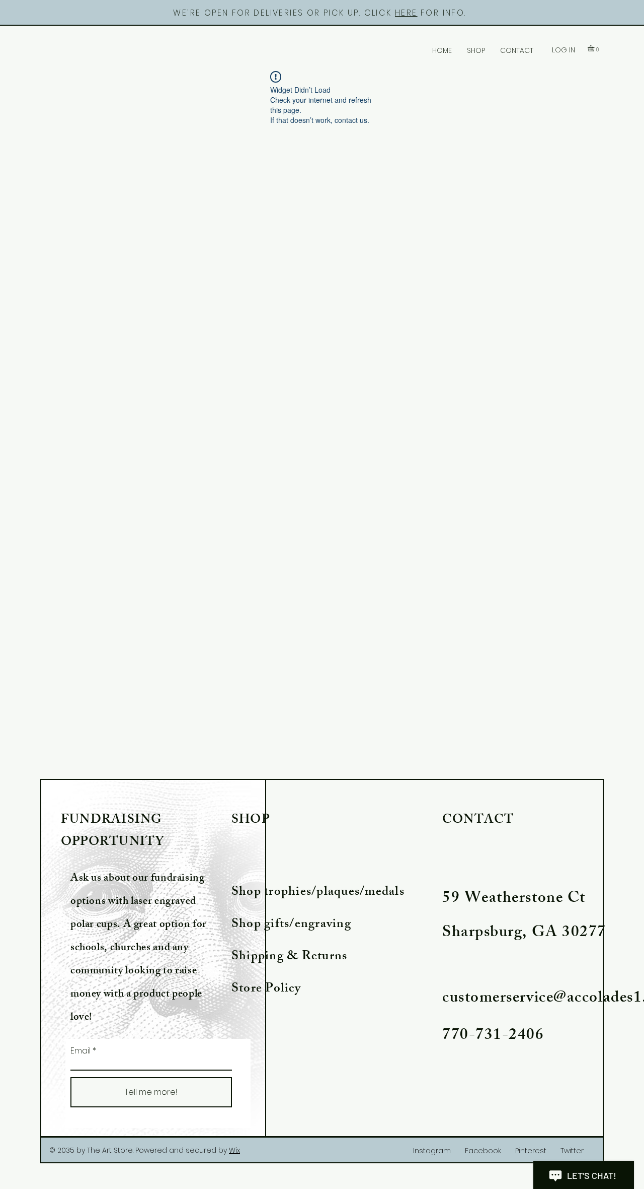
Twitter (572, 1151)
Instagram (432, 1151)
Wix (234, 1150)
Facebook (483, 1151)
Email (80, 1051)
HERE (406, 13)
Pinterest (530, 1151)
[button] (595, 48)
